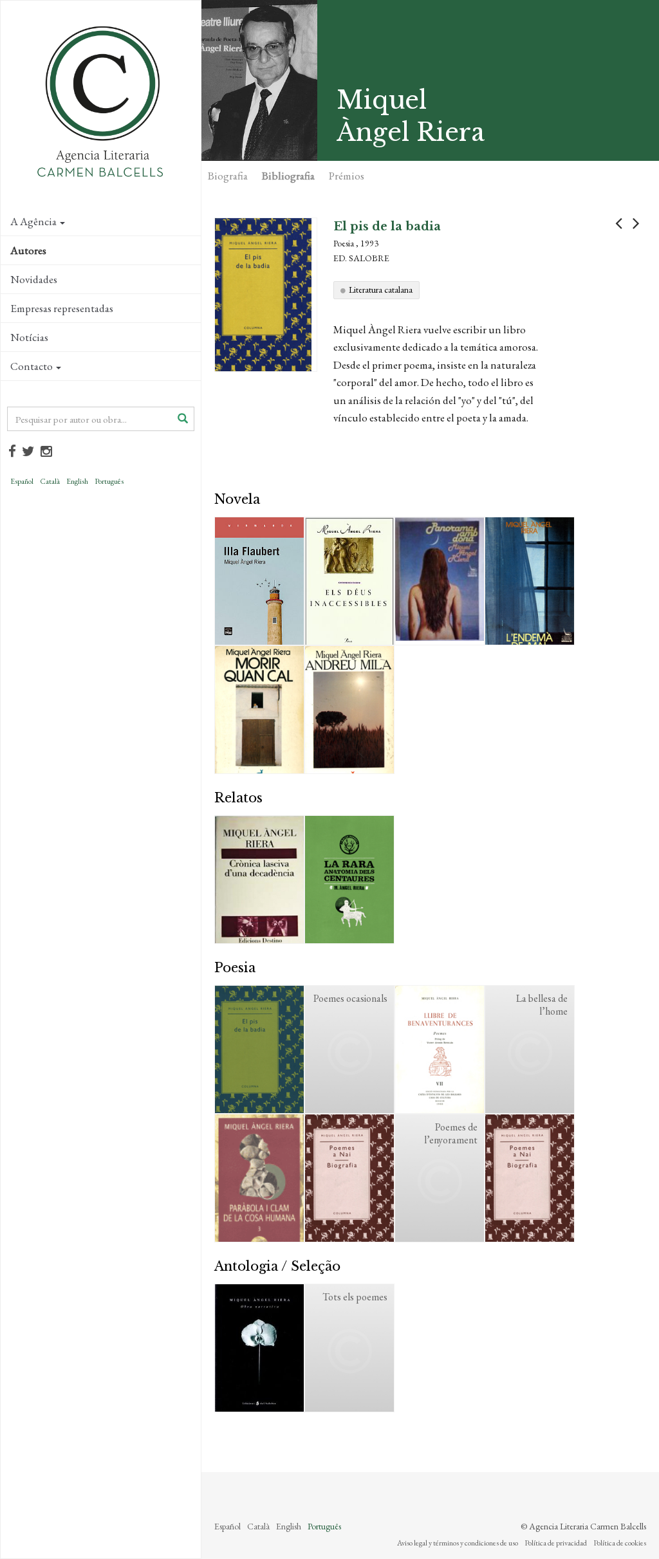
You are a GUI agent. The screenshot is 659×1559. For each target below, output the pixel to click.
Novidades (33, 279)
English (77, 481)
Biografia (228, 176)
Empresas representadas (61, 308)
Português (109, 481)
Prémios (346, 176)
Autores (28, 250)
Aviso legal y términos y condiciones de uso (457, 1543)
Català (50, 481)
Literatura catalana (381, 289)
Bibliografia (288, 176)
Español (21, 481)
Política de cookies (619, 1543)
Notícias (29, 337)
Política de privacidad (555, 1543)
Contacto (31, 366)
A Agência (33, 221)
